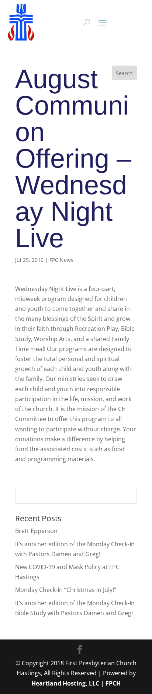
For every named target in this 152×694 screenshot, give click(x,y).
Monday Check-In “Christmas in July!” (65, 590)
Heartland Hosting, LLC (65, 683)
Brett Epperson (36, 531)
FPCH (113, 683)
